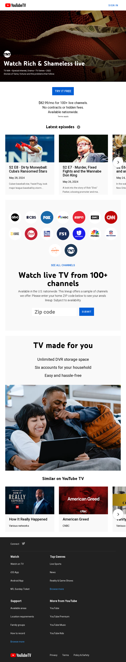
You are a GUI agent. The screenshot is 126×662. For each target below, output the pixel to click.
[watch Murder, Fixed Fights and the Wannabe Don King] (83, 149)
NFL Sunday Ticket (20, 589)
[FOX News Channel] (47, 234)
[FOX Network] (47, 217)
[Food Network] (31, 234)
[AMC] (95, 217)
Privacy (53, 655)
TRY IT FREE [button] (63, 91)
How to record (17, 633)
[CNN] (111, 217)
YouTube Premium (59, 616)
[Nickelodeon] (55, 250)
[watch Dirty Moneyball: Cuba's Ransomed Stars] (29, 149)
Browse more (57, 589)
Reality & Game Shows (61, 580)
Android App (16, 580)
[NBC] (63, 217)
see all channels (63, 265)
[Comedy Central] (15, 234)
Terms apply (63, 116)
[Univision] (79, 234)
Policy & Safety (81, 655)
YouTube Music (58, 625)
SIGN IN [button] (113, 5)
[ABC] (15, 217)
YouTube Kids (57, 633)
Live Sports (55, 564)
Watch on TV (17, 564)
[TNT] (7, 54)
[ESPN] (79, 217)
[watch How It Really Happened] (29, 501)
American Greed (76, 519)
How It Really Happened (28, 519)
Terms (65, 655)
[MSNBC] (95, 234)
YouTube (54, 608)
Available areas (18, 608)
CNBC (66, 525)
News (53, 572)
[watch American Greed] (83, 501)
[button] (118, 162)
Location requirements (22, 616)
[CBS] (31, 217)
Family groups (17, 625)
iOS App (14, 572)
